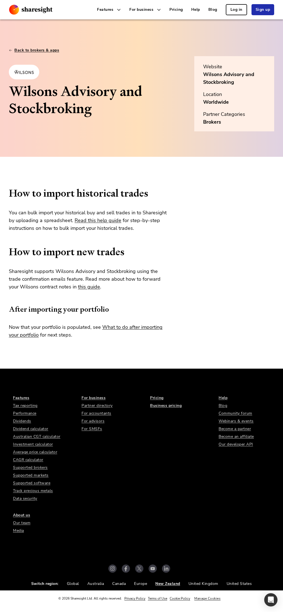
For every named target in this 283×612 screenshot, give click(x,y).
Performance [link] (24, 413)
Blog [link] (212, 9)
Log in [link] (236, 9)
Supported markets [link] (31, 475)
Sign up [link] (263, 9)
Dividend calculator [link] (30, 428)
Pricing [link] (176, 9)
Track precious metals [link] (33, 490)
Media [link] (18, 530)
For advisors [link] (93, 421)
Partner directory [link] (97, 405)
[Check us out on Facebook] (125, 568)
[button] (270, 599)
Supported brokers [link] (30, 467)
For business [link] (94, 397)
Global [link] (73, 583)
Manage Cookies (207, 598)
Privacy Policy (134, 598)
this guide (89, 286)
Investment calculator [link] (33, 444)
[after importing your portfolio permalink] (6, 309)
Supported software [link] (31, 483)
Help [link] (195, 9)
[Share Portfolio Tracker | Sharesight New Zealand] (31, 9)
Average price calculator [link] (35, 452)
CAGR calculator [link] (28, 459)
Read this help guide (98, 220)
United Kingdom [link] (203, 583)
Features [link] (21, 397)
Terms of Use (157, 598)
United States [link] (239, 583)
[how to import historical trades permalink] (6, 193)
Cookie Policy (180, 598)
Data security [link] (25, 498)
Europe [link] (140, 583)
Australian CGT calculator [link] (37, 436)
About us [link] (21, 515)
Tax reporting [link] (25, 405)
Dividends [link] (22, 421)
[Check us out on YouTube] (152, 568)
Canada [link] (119, 583)
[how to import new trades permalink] (6, 252)
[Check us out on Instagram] (112, 568)
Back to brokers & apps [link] (36, 50)
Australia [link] (95, 583)
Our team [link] (21, 522)
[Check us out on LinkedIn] (166, 568)
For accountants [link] (96, 413)
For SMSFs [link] (92, 428)
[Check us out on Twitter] (139, 568)
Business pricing (166, 405)
